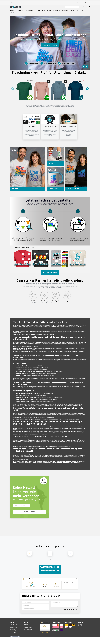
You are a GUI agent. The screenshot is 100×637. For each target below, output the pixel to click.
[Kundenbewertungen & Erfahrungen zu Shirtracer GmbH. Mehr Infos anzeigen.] (45, 630)
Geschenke (65, 10)
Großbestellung (81, 2)
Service (88, 2)
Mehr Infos (74, 578)
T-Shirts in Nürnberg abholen (37, 342)
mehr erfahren (31, 135)
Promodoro (32, 331)
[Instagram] (81, 625)
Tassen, (33, 330)
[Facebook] (79, 625)
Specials (13, 12)
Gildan (39, 331)
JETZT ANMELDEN (29, 512)
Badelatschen (44, 330)
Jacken (49, 10)
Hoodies (20, 330)
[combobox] (72, 7)
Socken (36, 330)
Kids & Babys (56, 10)
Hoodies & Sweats (31, 10)
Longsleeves (20, 10)
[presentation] (83, 66)
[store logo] (15, 7)
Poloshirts (41, 10)
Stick (81, 10)
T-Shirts (12, 10)
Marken (72, 10)
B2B (77, 10)
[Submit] (78, 7)
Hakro (36, 331)
